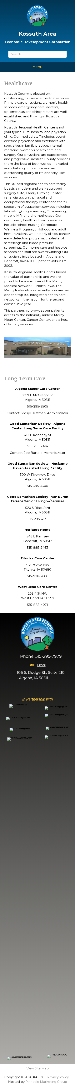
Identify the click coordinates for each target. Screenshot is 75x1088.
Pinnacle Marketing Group (46, 1082)
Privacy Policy (58, 1077)
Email (41, 665)
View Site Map (37, 1068)
